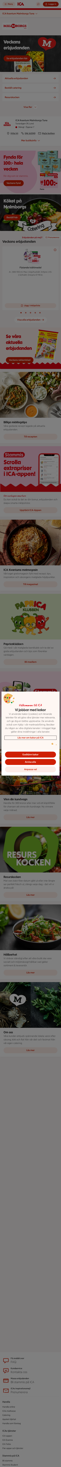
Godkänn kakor (30, 754)
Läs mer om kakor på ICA (30, 737)
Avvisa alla (30, 761)
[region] (30, 734)
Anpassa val (30, 769)
